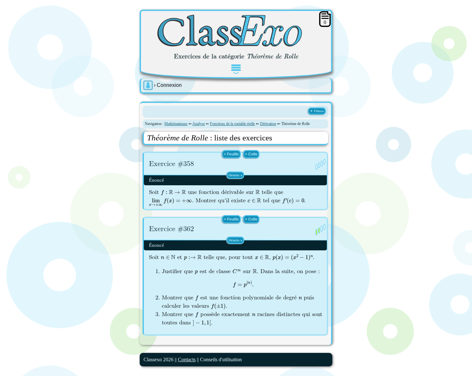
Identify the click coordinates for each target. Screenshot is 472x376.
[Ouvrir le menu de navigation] (236, 69)
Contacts (187, 359)
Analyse (198, 123)
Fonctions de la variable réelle (232, 123)
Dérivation (268, 123)
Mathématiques (176, 123)
